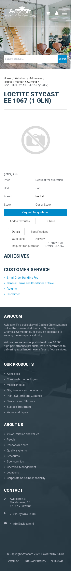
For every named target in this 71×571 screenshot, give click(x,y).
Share (51, 221)
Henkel (40, 196)
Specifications (39, 231)
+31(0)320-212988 (24, 514)
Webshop (20, 78)
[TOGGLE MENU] (64, 13)
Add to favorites (20, 221)
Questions (18, 238)
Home (7, 78)
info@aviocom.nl (23, 523)
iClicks (60, 553)
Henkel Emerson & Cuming (20, 81)
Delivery (40, 238)
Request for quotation (35, 212)
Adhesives (35, 78)
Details (16, 231)
